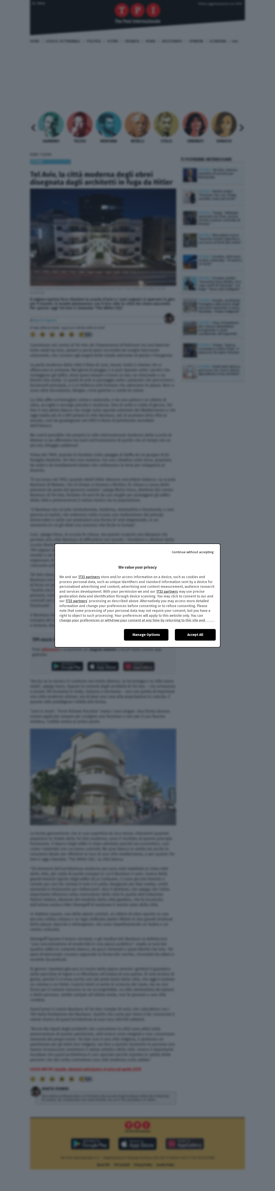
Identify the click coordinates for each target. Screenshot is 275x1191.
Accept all (195, 635)
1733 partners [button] (89, 577)
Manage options (146, 635)
